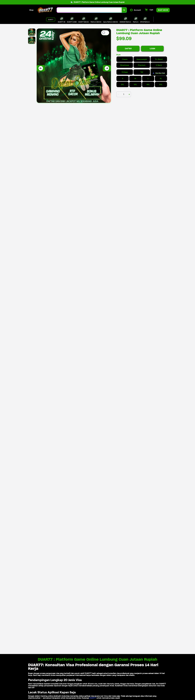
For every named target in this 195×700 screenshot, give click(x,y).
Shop (31, 10)
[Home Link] (45, 10)
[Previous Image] (41, 68)
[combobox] (89, 10)
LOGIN (152, 48)
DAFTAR (128, 48)
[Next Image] (107, 68)
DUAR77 (92, 698)
